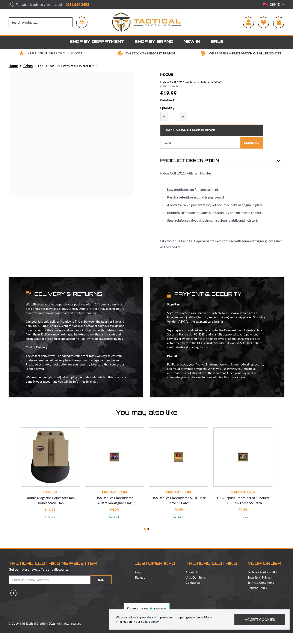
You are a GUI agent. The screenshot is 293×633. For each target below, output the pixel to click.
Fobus (28, 66)
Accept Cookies (260, 619)
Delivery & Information (263, 572)
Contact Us (193, 582)
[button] (145, 529)
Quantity (167, 108)
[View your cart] (278, 22)
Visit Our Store (195, 577)
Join (101, 580)
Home (13, 66)
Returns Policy (257, 587)
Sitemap (139, 577)
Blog (137, 572)
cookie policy (150, 621)
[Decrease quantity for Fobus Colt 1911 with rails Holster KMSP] (164, 116)
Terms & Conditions (261, 582)
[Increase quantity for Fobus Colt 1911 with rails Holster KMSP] (183, 116)
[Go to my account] (248, 22)
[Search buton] (81, 22)
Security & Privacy (260, 577)
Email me (252, 142)
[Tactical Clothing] (146, 22)
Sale (217, 42)
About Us (192, 572)
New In (192, 42)
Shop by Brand (153, 42)
